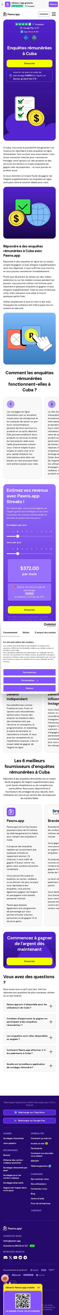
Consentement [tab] (10, 632)
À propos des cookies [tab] (45, 632)
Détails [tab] (26, 632)
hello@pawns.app (12, 1241)
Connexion (44, 14)
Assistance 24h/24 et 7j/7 (15, 1246)
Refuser (29, 688)
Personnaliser (28, 680)
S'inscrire (29, 609)
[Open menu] (54, 14)
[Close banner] (2, 4)
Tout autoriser (29, 672)
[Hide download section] (38, 1287)
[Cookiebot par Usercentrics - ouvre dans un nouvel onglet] (44, 625)
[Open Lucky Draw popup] (5, 1278)
